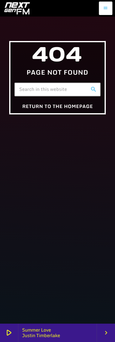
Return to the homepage (57, 106)
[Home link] (17, 8)
